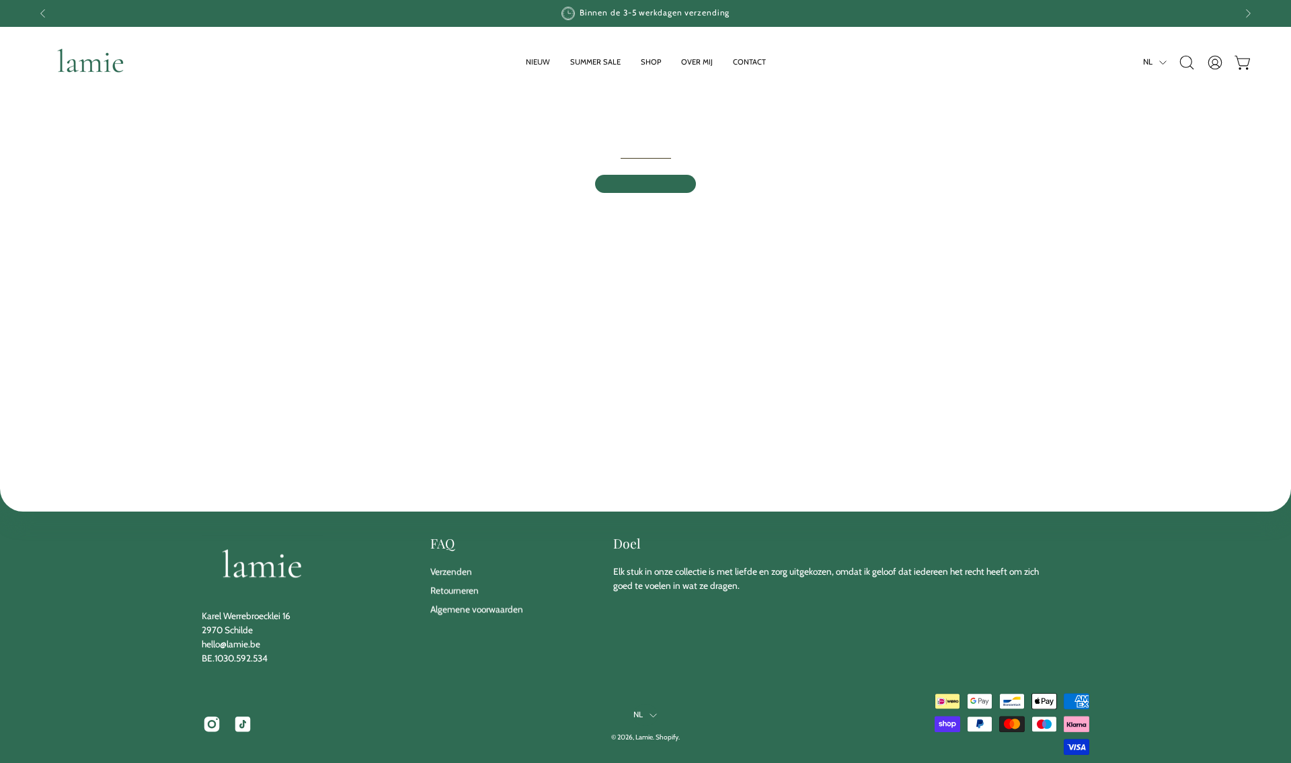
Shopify (667, 737)
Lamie (644, 737)
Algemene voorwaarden (476, 609)
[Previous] (43, 13)
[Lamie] (90, 62)
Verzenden (451, 571)
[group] (645, 13)
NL (1147, 62)
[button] (651, 62)
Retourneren (454, 590)
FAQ (442, 543)
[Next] (1248, 13)
